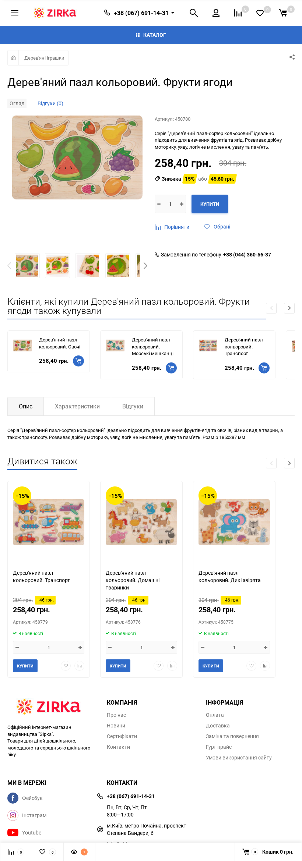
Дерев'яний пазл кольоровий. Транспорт (244, 346)
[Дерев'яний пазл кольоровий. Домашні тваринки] (141, 522)
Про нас (116, 715)
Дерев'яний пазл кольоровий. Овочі (59, 343)
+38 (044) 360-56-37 (247, 254)
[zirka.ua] (51, 707)
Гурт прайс (219, 747)
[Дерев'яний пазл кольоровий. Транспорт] (48, 522)
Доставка (218, 725)
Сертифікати (122, 736)
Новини (116, 725)
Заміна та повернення (232, 736)
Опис (25, 406)
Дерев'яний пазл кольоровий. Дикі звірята (230, 576)
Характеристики (77, 406)
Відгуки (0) (50, 103)
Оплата (215, 715)
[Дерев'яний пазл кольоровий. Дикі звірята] (234, 522)
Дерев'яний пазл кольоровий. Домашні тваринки (132, 579)
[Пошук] (194, 13)
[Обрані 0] (260, 13)
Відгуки (132, 406)
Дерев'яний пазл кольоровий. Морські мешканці (152, 346)
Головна (13, 57)
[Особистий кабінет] (216, 13)
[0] (282, 13)
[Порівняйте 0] (238, 13)
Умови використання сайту (239, 757)
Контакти (118, 747)
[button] (145, 266)
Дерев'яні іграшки (44, 57)
